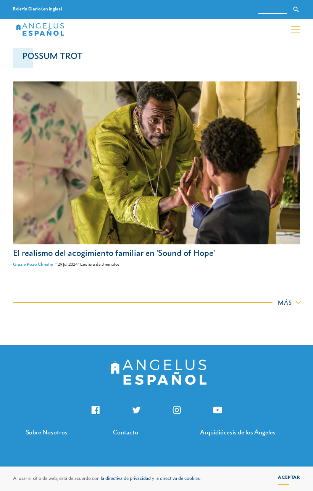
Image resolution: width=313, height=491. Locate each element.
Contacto (125, 432)
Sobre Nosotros (47, 432)
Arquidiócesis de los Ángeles (238, 432)
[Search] (296, 9)
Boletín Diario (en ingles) (37, 9)
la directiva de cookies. (178, 478)
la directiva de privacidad (126, 478)
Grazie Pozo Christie (33, 264)
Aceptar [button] (289, 477)
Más (285, 302)
